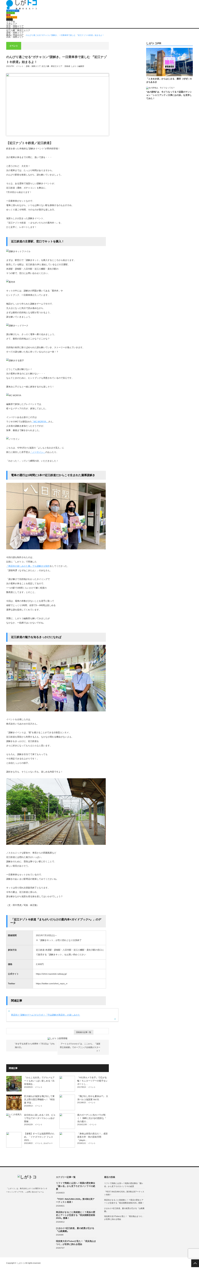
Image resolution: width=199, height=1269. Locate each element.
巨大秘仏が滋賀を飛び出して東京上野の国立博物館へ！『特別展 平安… (39, 1099)
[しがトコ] (21, 8)
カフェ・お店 (12, 11)
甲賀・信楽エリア (15, 28)
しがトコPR (153, 43)
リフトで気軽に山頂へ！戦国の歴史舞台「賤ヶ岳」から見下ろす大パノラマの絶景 (75, 1186)
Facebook (7, 1199)
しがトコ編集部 (77, 66)
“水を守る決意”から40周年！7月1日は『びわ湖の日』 (35, 1045)
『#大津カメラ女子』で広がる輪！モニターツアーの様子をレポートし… (92, 1080)
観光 (8, 15)
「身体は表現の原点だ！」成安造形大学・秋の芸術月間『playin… (92, 1136)
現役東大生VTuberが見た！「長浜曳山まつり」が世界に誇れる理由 (76, 1242)
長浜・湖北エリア (15, 35)
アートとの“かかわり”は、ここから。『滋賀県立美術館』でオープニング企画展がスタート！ (80, 1047)
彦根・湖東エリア (15, 32)
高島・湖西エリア (15, 37)
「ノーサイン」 (37, 452)
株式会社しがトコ (27, 1188)
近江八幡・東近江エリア (18, 30)
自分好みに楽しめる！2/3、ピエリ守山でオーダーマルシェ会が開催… (40, 1118)
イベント (10, 13)
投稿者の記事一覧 (83, 1032)
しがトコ (21, 1263)
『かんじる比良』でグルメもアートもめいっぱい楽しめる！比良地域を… (39, 1080)
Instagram (19, 1199)
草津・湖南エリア (15, 26)
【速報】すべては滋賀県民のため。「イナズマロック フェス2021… (39, 1136)
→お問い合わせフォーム (34, 1192)
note (25, 1199)
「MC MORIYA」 (39, 421)
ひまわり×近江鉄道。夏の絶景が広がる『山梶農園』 (75, 1229)
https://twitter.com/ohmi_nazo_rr (51, 983)
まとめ (9, 19)
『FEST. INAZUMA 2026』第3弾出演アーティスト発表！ (75, 1200)
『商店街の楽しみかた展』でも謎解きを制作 (28, 566)
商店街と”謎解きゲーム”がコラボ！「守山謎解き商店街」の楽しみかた (45, 1015)
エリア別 (10, 21)
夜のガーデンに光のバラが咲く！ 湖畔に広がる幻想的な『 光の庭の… (91, 1118)
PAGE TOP (195, 1263)
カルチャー (11, 17)
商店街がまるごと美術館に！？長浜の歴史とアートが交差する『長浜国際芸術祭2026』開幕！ (75, 1215)
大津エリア (11, 24)
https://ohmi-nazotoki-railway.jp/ (51, 974)
